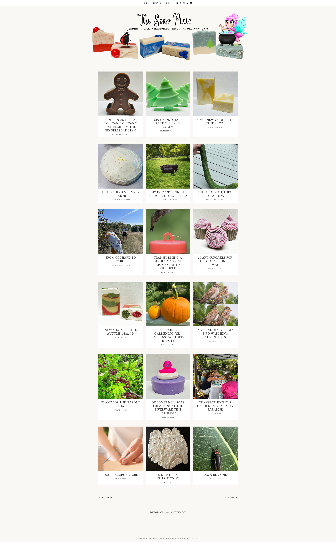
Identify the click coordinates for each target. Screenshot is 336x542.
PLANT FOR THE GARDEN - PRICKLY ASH (120, 404)
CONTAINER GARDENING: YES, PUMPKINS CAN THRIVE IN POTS (168, 335)
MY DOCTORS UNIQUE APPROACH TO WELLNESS (168, 194)
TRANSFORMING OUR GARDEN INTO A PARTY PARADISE (215, 406)
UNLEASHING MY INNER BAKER (120, 194)
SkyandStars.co (193, 538)
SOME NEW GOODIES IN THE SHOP (215, 121)
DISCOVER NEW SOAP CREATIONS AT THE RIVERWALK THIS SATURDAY (168, 408)
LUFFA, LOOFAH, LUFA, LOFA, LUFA (215, 194)
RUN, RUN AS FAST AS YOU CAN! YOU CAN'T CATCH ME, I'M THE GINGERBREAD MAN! (120, 125)
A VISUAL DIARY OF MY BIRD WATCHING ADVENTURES (215, 333)
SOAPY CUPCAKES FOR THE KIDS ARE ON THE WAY (215, 261)
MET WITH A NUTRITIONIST (168, 476)
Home (146, 3)
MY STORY (157, 3)
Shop (168, 3)
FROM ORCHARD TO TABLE (121, 259)
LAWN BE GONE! (215, 475)
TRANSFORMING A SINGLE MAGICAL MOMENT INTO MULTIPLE (168, 263)
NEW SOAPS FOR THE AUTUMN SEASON (121, 331)
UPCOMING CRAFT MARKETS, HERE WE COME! (168, 123)
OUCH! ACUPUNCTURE (121, 475)
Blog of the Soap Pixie (161, 538)
